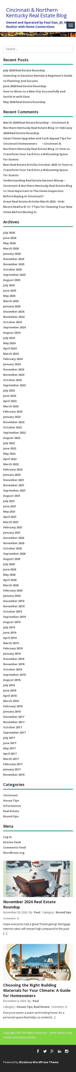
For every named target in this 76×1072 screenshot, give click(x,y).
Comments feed (14, 847)
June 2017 (9, 743)
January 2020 (11, 596)
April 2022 (9, 459)
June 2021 (9, 506)
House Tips (11, 800)
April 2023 (9, 401)
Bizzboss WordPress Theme (38, 1062)
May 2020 (9, 575)
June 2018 (9, 690)
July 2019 (9, 627)
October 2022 (12, 427)
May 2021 (9, 511)
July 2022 (9, 443)
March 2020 (11, 585)
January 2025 (11, 306)
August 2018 (11, 680)
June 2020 (9, 569)
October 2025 (12, 269)
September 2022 (14, 432)
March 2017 (11, 759)
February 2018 (12, 706)
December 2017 (13, 717)
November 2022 (13, 422)
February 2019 (12, 648)
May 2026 (9, 243)
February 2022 (12, 469)
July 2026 (9, 232)
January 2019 (11, 653)
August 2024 (11, 332)
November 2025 (13, 264)
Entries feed (12, 842)
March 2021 (11, 522)
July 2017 (9, 738)
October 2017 (12, 727)
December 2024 (13, 311)
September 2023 (14, 385)
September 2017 (14, 732)
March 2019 (11, 643)
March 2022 (11, 464)
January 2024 (11, 364)
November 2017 (13, 722)
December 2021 (13, 480)
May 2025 (9, 296)
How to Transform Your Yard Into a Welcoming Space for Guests (36, 154)
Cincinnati (10, 795)
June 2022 (9, 448)
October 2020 (12, 548)
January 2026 (11, 254)
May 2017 (9, 748)
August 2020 (11, 559)
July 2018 (9, 685)
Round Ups (11, 816)
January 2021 (11, 532)
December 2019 (13, 601)
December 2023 (13, 369)
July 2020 (9, 564)
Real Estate (11, 811)
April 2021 (9, 517)
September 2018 (14, 674)
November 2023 (13, 375)
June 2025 (9, 290)
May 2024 (9, 343)
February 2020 (12, 590)
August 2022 (11, 438)
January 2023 (11, 417)
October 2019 (12, 611)
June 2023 (9, 396)
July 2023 (9, 390)
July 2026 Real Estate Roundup (24, 70)
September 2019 (14, 617)
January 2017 (11, 769)
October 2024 (12, 322)
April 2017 (9, 753)
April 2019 (9, 638)
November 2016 (13, 774)
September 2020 (14, 553)
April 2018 (9, 696)
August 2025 (11, 280)
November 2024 (13, 317)
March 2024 (11, 354)
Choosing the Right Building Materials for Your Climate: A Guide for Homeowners (37, 990)
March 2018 (11, 701)
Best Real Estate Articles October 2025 (30, 164)
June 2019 (9, 632)
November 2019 (13, 606)
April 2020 (9, 580)
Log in (7, 837)
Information (12, 806)
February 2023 (12, 411)
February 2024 (12, 359)
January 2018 (11, 711)
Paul (37, 912)
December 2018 (13, 659)
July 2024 (9, 338)
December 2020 (13, 538)
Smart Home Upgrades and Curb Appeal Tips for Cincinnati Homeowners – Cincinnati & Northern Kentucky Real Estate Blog (37, 143)
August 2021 (11, 496)
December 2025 (13, 259)
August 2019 (11, 622)
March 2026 (11, 248)
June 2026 (9, 238)
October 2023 (12, 380)
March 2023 (11, 406)
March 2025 (11, 301)
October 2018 (12, 669)
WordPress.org (13, 853)
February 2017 (12, 764)
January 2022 (11, 475)
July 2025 (9, 285)
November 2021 (13, 485)
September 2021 (14, 490)
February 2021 (12, 527)
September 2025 (14, 275)
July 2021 (9, 501)
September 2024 (14, 327)
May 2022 (9, 453)
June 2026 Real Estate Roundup (24, 86)
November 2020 (13, 543)
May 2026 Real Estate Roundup (24, 102)
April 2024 (9, 348)
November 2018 (13, 664)
